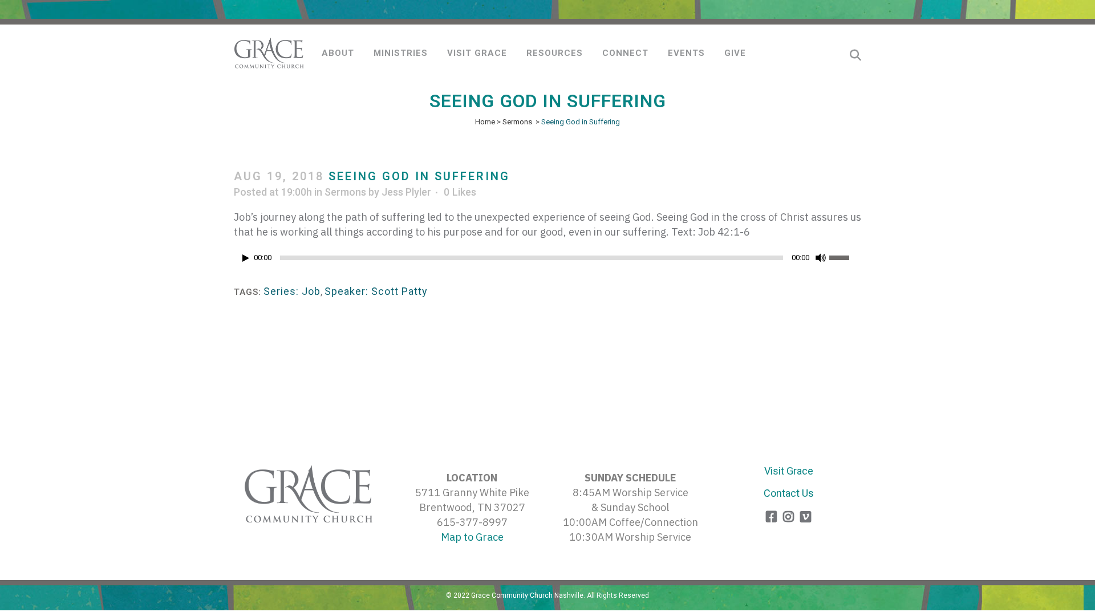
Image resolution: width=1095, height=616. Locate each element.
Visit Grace (788, 471)
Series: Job (292, 291)
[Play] (245, 258)
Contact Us (789, 493)
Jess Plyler (406, 192)
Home (485, 121)
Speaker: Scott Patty (376, 291)
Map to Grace (472, 537)
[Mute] (821, 257)
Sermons (517, 121)
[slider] (845, 256)
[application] (547, 260)
